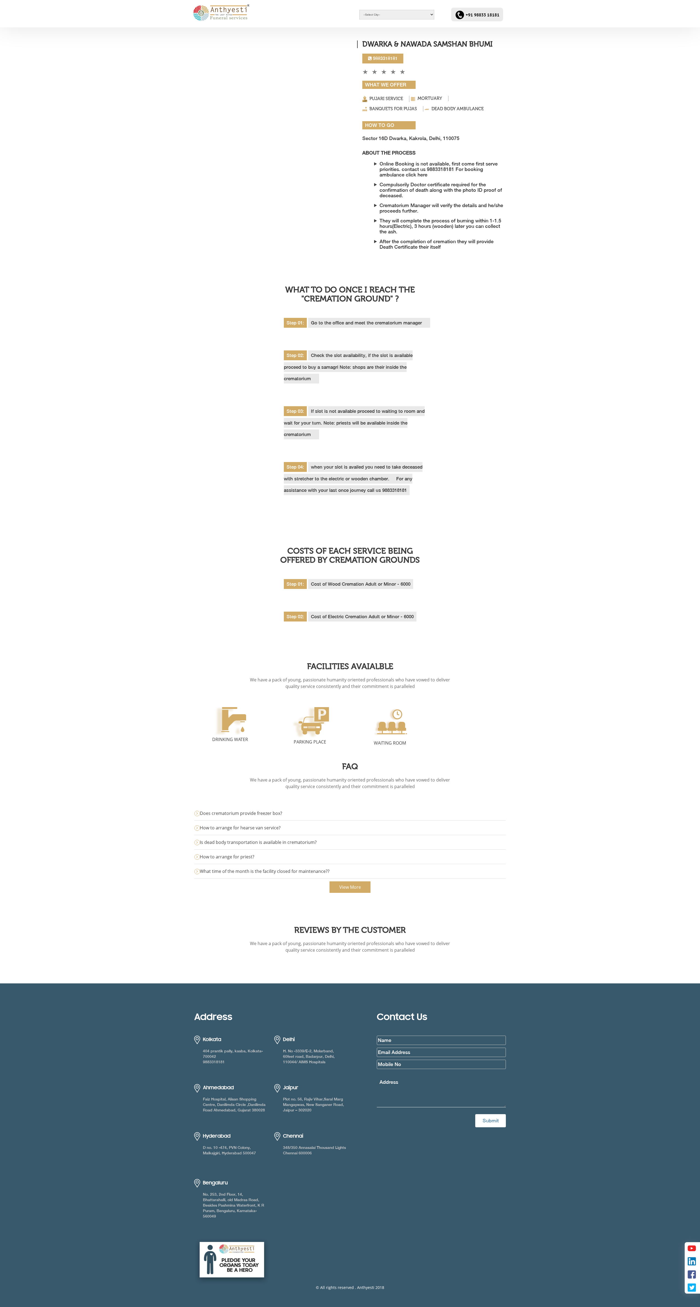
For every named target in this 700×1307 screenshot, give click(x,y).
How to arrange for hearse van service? (240, 828)
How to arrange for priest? (227, 857)
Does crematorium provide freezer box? (241, 813)
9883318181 (385, 58)
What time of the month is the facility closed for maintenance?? (264, 871)
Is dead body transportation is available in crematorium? (258, 842)
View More (350, 887)
